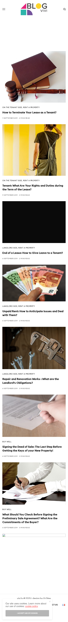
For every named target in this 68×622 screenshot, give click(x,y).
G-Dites (47, 598)
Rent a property (31, 107)
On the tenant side (12, 107)
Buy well (6, 442)
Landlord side (9, 248)
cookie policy (31, 606)
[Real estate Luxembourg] (34, 9)
